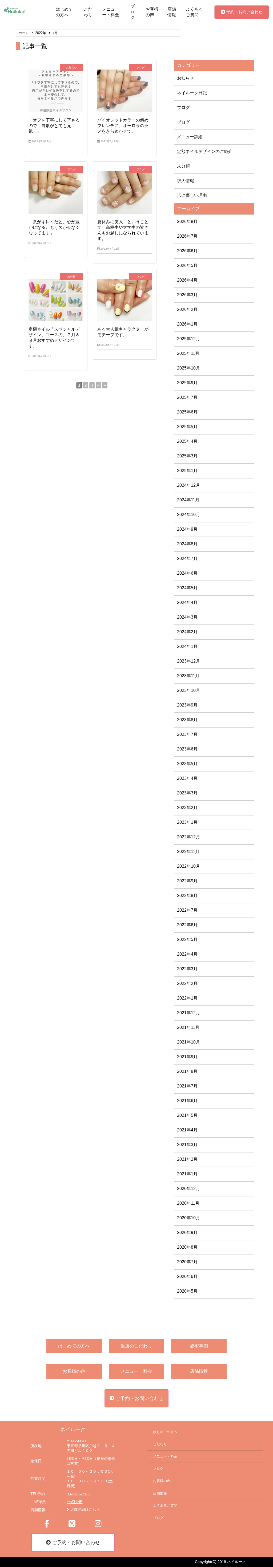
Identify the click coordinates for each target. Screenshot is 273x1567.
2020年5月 (187, 1291)
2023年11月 (188, 675)
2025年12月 (188, 338)
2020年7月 (187, 1262)
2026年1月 (187, 324)
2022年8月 (187, 895)
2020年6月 (187, 1276)
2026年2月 (187, 309)
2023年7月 (187, 734)
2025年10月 (188, 368)
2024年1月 (187, 646)
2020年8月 (187, 1247)
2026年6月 (187, 251)
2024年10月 (188, 514)
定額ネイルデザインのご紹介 (204, 151)
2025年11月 (188, 353)
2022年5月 (187, 939)
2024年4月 (187, 602)
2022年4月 (187, 954)
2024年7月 (187, 558)
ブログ (132, 12)
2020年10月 (188, 1218)
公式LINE (74, 1502)
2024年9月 (187, 529)
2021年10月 (188, 1042)
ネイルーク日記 (192, 93)
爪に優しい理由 (192, 195)
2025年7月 (187, 397)
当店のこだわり (136, 1346)
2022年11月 (188, 851)
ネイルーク (73, 1429)
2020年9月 (187, 1232)
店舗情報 (171, 12)
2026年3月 (187, 295)
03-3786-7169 (79, 1494)
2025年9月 (187, 382)
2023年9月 (187, 705)
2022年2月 (187, 983)
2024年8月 (187, 544)
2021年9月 (187, 1056)
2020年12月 (188, 1188)
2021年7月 (187, 1086)
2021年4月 (187, 1130)
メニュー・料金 (110, 12)
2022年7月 (187, 910)
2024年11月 (188, 500)
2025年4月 (187, 441)
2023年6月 (187, 749)
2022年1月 (187, 998)
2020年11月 (188, 1203)
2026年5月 (187, 265)
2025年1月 (187, 470)
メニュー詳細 (190, 137)
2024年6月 (187, 573)
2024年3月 (187, 617)
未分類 (183, 166)
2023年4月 (187, 778)
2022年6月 (187, 925)
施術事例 (199, 1346)
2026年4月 (187, 280)
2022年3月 (187, 969)
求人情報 (185, 180)
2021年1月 (187, 1174)
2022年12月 (188, 837)
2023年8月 (187, 719)
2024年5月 (187, 588)
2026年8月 (187, 221)
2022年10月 (188, 866)
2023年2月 (187, 807)
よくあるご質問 (194, 12)
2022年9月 (187, 881)
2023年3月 (187, 793)
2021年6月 (187, 1100)
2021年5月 (187, 1115)
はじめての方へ (64, 12)
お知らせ (185, 78)
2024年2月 (187, 632)
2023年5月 (187, 763)
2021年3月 (187, 1144)
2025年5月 (187, 426)
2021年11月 (188, 1027)
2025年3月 (187, 456)
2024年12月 (188, 485)
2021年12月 (188, 1012)
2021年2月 (187, 1159)
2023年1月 (187, 822)
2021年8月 (187, 1071)
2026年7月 (187, 236)
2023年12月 (188, 661)
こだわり (88, 12)
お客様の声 (152, 12)
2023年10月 (188, 690)
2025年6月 (187, 412)
